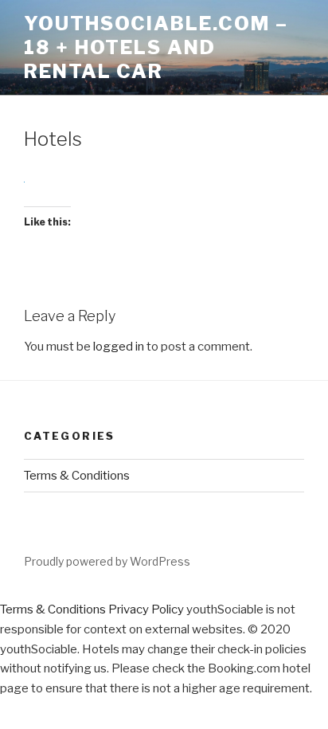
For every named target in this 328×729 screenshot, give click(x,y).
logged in (118, 346)
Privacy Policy (146, 609)
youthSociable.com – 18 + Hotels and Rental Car (155, 47)
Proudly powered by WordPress (107, 561)
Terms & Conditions (77, 475)
